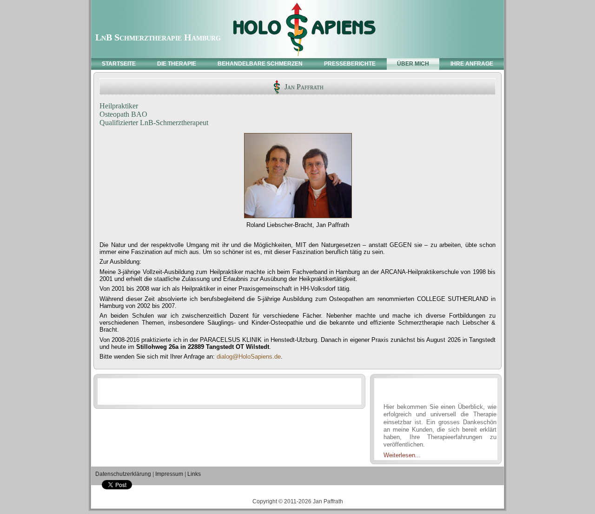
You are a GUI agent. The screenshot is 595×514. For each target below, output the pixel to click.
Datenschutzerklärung (123, 474)
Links (194, 474)
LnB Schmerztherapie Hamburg (158, 37)
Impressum (169, 474)
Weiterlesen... (402, 455)
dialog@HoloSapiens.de (249, 356)
